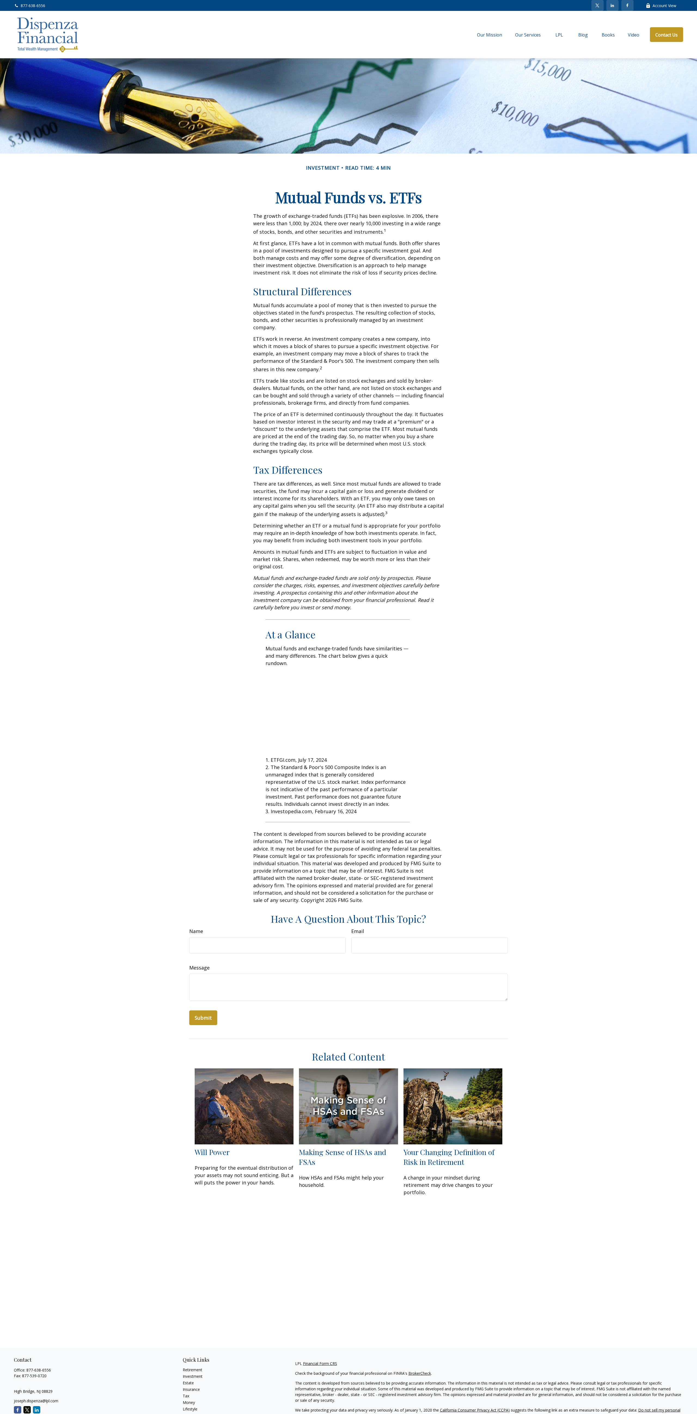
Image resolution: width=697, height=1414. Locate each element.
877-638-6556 (33, 5)
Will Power (212, 1152)
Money (189, 1402)
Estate (188, 1382)
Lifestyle (190, 1409)
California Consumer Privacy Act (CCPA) (475, 1410)
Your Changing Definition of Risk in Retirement (448, 1157)
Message (199, 967)
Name (196, 931)
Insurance (191, 1389)
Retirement (192, 1369)
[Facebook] (627, 5)
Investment (193, 1376)
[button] (490, 34)
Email (357, 931)
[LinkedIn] (612, 5)
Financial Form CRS (320, 1363)
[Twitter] (597, 5)
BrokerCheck (419, 1373)
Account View (664, 5)
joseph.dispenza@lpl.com (36, 1400)
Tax (186, 1395)
